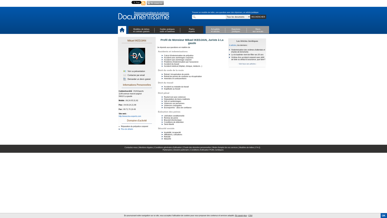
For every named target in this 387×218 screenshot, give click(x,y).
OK (383, 215)
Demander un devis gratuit (139, 79)
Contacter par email (136, 75)
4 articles (232, 45)
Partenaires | (168, 150)
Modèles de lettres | (247, 147)
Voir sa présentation (136, 71)
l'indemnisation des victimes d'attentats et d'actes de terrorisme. (248, 51)
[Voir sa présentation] (136, 67)
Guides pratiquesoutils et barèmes (167, 30)
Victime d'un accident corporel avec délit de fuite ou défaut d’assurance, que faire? (248, 58)
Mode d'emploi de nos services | (225, 147)
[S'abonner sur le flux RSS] (143, 5)
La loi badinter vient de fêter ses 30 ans (247, 55)
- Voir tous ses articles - (247, 64)
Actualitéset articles (215, 30)
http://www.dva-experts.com (130, 116)
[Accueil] (122, 30)
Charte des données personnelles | (197, 147)
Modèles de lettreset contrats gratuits (141, 30)
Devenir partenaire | (182, 150)
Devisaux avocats (258, 30)
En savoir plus (241, 216)
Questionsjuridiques (235, 30)
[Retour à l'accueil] (143, 15)
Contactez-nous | (132, 147)
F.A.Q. (258, 147)
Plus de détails (126, 129)
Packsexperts (192, 30)
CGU (250, 216)
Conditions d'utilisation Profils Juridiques (207, 150)
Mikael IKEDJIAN (136, 40)
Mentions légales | (146, 147)
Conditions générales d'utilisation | (168, 147)
